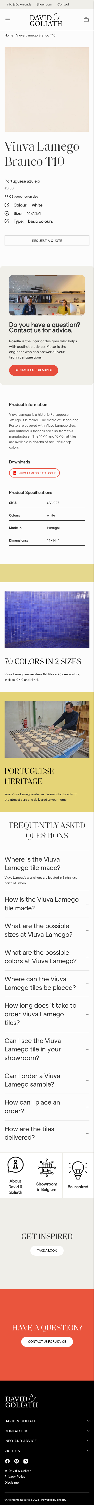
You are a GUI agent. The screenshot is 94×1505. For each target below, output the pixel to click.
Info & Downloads (19, 4)
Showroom (44, 4)
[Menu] (8, 20)
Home (9, 35)
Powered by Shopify (53, 1499)
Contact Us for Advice (34, 370)
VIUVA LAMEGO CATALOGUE (37, 473)
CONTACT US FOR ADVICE (47, 1341)
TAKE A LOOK (47, 1250)
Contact (63, 4)
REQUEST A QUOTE (47, 241)
